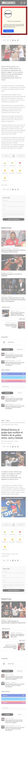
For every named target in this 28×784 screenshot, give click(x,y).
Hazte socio (8, 31)
